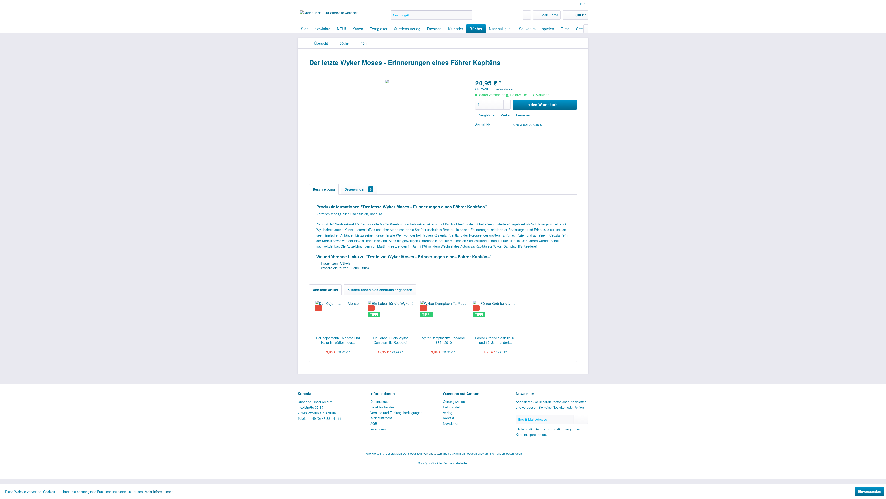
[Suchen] (468, 15)
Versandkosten (432, 453)
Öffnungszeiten (454, 401)
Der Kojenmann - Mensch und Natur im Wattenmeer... (338, 340)
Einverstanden (869, 491)
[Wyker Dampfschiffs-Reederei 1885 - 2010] (443, 317)
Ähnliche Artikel (325, 289)
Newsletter (450, 423)
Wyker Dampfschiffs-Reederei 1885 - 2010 (443, 340)
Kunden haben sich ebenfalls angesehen (379, 289)
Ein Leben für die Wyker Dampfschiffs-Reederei (390, 340)
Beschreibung (324, 189)
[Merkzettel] (527, 15)
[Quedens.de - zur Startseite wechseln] (329, 16)
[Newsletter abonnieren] (581, 419)
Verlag (447, 412)
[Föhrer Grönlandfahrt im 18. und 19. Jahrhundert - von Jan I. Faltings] (495, 317)
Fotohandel (451, 407)
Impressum (378, 429)
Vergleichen (487, 115)
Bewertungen (358, 189)
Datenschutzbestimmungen (555, 429)
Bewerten (522, 115)
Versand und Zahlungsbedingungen (396, 412)
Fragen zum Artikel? (335, 263)
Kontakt (448, 418)
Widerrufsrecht (381, 418)
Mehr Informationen (159, 491)
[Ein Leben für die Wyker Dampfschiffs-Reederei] (390, 317)
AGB (373, 423)
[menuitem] (431, 15)
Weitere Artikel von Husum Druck (344, 267)
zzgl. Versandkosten (501, 89)
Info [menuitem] (582, 3)
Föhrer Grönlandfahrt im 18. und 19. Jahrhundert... (495, 340)
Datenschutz (379, 401)
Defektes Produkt (382, 407)
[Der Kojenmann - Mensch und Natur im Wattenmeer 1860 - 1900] (338, 317)
